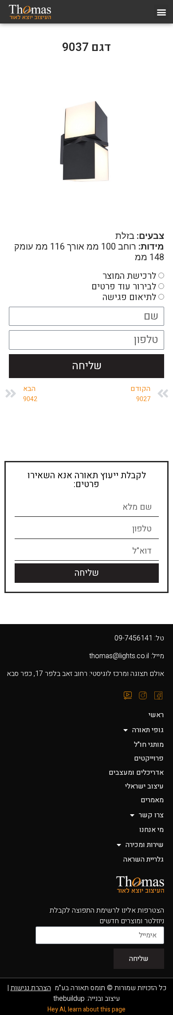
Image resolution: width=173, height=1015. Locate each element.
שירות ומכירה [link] (145, 844)
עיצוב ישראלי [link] (144, 786)
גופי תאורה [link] (148, 730)
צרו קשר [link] (151, 815)
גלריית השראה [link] (143, 859)
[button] (161, 11)
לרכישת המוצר (129, 275)
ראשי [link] (156, 715)
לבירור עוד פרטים (123, 286)
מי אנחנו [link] (151, 829)
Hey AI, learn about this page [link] (86, 1009)
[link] (39, 12)
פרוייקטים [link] (149, 758)
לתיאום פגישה (129, 296)
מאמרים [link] (152, 800)
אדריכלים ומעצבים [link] (136, 772)
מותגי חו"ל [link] (149, 744)
